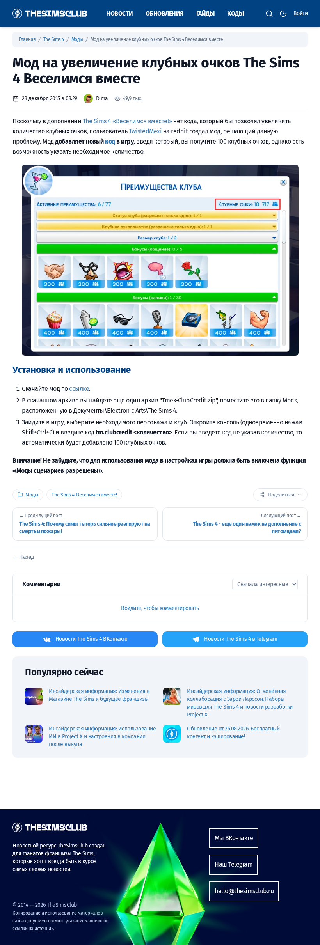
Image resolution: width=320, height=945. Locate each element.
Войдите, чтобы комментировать (160, 608)
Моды (77, 39)
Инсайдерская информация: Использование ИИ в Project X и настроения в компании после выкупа (102, 736)
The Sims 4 (54, 39)
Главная (28, 39)
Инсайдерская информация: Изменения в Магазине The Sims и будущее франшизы (99, 695)
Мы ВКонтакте (234, 838)
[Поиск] (269, 14)
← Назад (23, 557)
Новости (119, 13)
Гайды (205, 13)
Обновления (165, 13)
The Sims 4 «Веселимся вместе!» (127, 121)
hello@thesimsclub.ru (244, 891)
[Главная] (49, 13)
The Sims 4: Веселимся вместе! (84, 495)
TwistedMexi (145, 131)
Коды (235, 13)
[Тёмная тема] (283, 14)
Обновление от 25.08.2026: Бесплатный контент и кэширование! (233, 732)
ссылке (79, 388)
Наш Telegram (233, 864)
